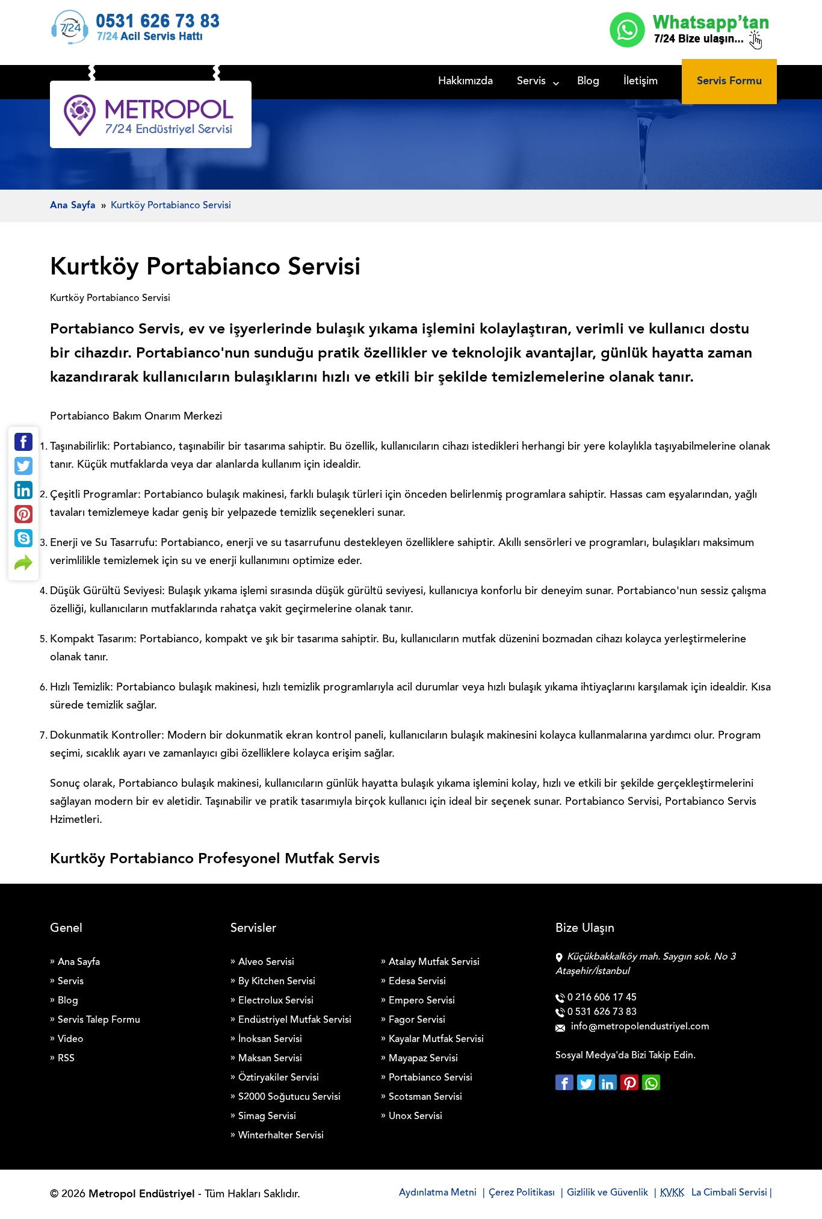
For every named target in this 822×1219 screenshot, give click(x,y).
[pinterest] (631, 1082)
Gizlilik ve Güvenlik (607, 1193)
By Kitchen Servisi (276, 982)
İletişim (640, 81)
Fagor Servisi (417, 1020)
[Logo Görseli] (150, 117)
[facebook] (566, 1082)
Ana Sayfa (79, 962)
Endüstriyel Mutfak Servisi (294, 1020)
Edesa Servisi (417, 982)
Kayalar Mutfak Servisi (436, 1039)
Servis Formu (729, 81)
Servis (531, 81)
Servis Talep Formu (99, 1020)
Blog (588, 81)
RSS (66, 1059)
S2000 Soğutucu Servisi (289, 1097)
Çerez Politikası (522, 1193)
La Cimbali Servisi (729, 1193)
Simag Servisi (267, 1116)
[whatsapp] (651, 1082)
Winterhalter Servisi (281, 1136)
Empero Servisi (422, 1001)
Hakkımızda (465, 81)
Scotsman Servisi (425, 1097)
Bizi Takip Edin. (663, 1056)
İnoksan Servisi (270, 1039)
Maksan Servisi (270, 1059)
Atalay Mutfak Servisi (434, 962)
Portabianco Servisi (430, 1078)
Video (71, 1039)
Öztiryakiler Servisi (278, 1078)
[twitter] (588, 1082)
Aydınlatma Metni (438, 1193)
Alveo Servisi (266, 962)
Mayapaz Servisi (423, 1059)
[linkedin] (609, 1082)
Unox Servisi (415, 1116)
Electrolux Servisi (276, 1001)
